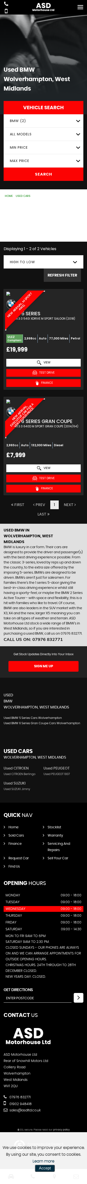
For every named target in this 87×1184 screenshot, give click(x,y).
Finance (15, 844)
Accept (45, 1168)
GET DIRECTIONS (18, 990)
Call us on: (33, 639)
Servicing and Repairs (59, 847)
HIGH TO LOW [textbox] (22, 262)
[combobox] (43, 121)
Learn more (43, 1161)
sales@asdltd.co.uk (24, 1110)
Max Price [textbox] (19, 160)
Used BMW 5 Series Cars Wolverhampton (33, 717)
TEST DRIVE (46, 372)
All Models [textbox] (21, 134)
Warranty (55, 835)
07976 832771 (19, 1097)
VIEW (47, 362)
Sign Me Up (43, 666)
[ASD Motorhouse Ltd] (28, 1045)
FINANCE (46, 383)
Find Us (14, 866)
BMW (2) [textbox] (18, 120)
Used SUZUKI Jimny (17, 789)
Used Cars (23, 196)
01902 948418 (20, 1104)
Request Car (18, 858)
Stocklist (54, 827)
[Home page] (43, 6)
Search (43, 174)
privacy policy (61, 1130)
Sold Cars (16, 835)
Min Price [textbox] (19, 147)
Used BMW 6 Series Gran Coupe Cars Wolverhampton (42, 723)
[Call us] (6, 4)
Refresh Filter (62, 275)
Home (9, 196)
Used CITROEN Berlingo (20, 774)
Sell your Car (58, 858)
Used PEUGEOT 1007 (57, 774)
